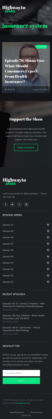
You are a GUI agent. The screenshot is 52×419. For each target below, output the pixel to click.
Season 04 (26, 262)
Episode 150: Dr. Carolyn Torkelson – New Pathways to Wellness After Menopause (24, 305)
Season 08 (26, 237)
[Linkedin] (26, 204)
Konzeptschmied (22, 403)
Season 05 (26, 256)
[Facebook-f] (5, 204)
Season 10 (26, 224)
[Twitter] (12, 204)
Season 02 (26, 275)
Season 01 (26, 281)
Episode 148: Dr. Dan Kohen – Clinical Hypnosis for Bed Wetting (21, 329)
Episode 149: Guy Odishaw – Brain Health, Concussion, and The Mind (24, 317)
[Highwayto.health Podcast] (13, 9)
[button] (26, 147)
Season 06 (26, 250)
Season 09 (26, 231)
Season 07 (26, 243)
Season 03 (26, 269)
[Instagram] (19, 204)
